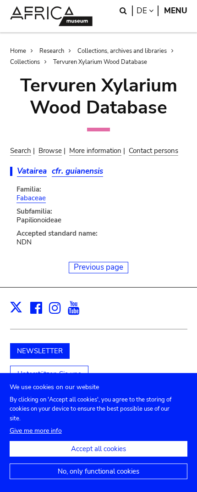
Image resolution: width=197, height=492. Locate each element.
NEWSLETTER (40, 351)
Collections (25, 62)
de (148, 11)
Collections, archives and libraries (122, 51)
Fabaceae (31, 198)
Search (20, 150)
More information (95, 150)
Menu (175, 11)
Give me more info (36, 430)
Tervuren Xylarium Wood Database (100, 62)
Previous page (98, 267)
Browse (50, 150)
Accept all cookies (98, 448)
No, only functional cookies (98, 471)
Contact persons (153, 150)
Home (18, 51)
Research (51, 51)
